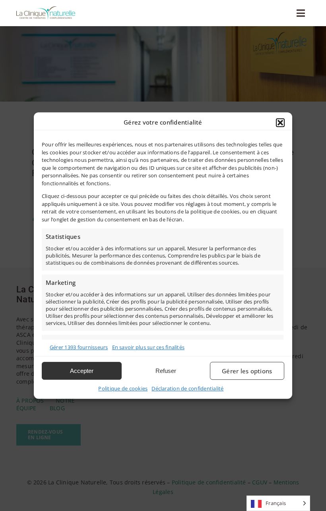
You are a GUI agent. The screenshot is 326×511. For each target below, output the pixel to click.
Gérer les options (247, 371)
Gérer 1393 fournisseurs (79, 347)
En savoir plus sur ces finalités (148, 347)
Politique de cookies (122, 388)
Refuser (165, 370)
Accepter (81, 370)
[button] (280, 123)
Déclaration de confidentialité (187, 388)
